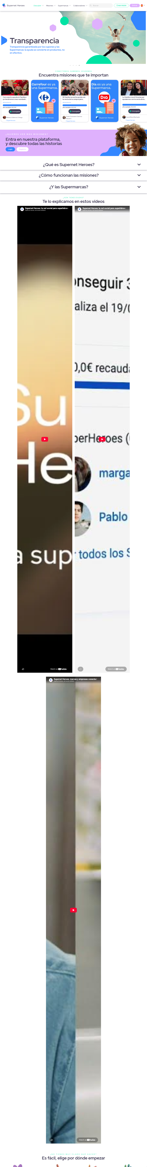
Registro (22, 149)
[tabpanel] (73, 37)
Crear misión (121, 5)
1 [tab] (70, 65)
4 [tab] (79, 65)
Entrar (134, 5)
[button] (143, 5)
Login (10, 149)
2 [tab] (73, 65)
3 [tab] (76, 65)
